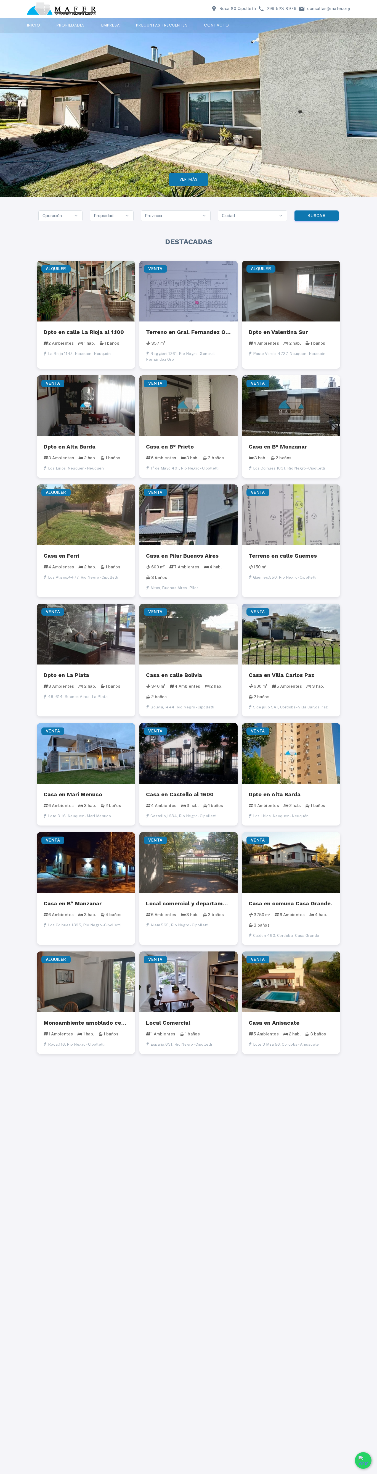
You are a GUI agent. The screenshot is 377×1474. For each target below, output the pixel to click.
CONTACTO (216, 25)
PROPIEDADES (71, 25)
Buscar (316, 215)
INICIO (33, 25)
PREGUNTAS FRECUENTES (161, 25)
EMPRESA (110, 25)
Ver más (188, 179)
